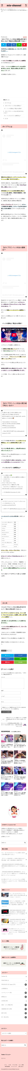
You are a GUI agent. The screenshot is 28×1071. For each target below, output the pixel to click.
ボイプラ (4, 650)
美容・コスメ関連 (7, 1004)
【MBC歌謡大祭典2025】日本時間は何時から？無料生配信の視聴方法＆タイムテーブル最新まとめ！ (13, 866)
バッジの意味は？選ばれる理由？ (13, 108)
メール (3, 696)
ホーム (6, 1064)
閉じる (7, 99)
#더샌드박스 (14, 421)
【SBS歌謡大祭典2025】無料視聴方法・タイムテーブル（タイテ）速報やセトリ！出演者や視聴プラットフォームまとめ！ (13, 873)
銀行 (4, 1013)
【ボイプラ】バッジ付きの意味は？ (12, 105)
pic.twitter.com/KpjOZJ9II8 (16, 488)
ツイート (3, 1058)
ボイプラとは (7, 102)
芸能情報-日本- (6, 1009)
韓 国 (5, 1017)
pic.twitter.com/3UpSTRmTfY (9, 505)
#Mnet (12, 425)
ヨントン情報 (21, 1064)
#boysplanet (8, 425)
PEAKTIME (5, 980)
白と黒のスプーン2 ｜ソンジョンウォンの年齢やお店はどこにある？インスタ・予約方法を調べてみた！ (13, 881)
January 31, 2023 (6, 433)
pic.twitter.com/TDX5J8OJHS (9, 427)
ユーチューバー (6, 992)
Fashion (4, 976)
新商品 (3, 996)
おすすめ (9, 650)
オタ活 (9, 1064)
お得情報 (4, 988)
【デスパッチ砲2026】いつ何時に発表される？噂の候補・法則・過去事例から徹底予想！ (13, 859)
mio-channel (14, 5)
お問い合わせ (20, 1066)
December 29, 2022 (15, 492)
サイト (2, 701)
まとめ (5, 118)
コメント (3, 677)
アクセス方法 (14, 1064)
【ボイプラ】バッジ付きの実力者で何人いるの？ (13, 112)
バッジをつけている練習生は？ (12, 115)
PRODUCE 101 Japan (8, 984)
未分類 (4, 1000)
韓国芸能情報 (7, 1066)
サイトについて (14, 1066)
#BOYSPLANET (6, 488)
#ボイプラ (20, 486)
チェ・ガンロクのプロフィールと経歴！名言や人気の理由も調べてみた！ (13, 853)
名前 (2, 690)
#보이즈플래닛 (6, 421)
